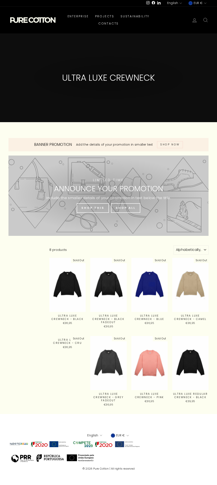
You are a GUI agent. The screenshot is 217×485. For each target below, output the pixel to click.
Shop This (92, 208)
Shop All (125, 208)
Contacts (108, 23)
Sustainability (135, 16)
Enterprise (78, 16)
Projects (104, 16)
